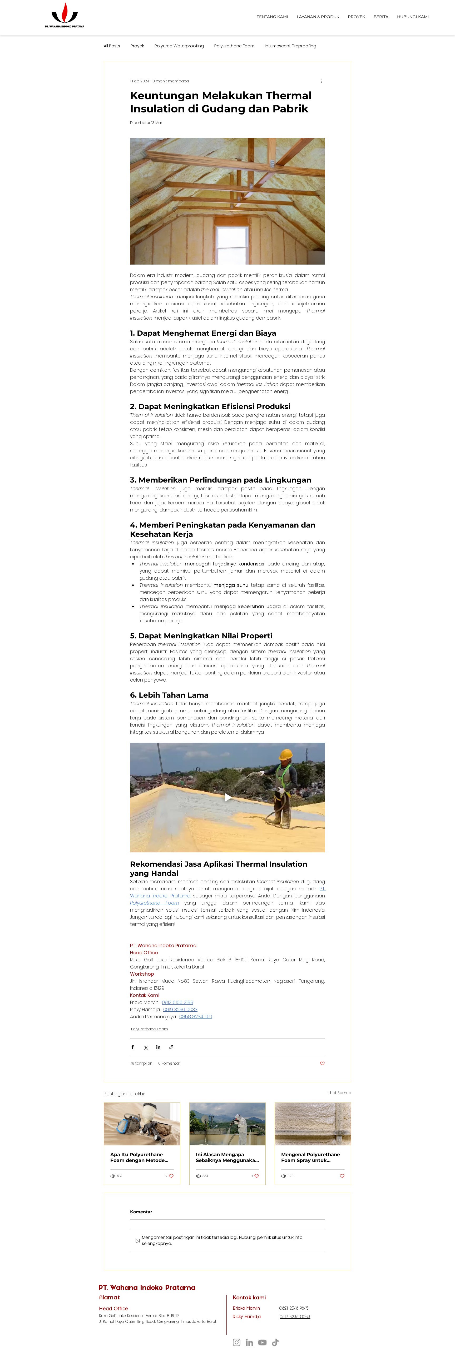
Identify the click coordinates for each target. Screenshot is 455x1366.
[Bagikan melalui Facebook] (132, 1047)
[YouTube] (262, 1342)
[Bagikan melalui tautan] (171, 1047)
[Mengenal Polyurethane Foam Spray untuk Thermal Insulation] (313, 1124)
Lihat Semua (339, 1092)
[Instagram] (236, 1342)
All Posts (112, 46)
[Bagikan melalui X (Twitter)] (145, 1047)
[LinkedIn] (249, 1342)
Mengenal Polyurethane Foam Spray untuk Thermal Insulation (310, 1157)
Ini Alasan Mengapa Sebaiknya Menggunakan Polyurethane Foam (227, 1157)
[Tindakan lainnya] (322, 81)
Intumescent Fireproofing (290, 46)
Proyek (137, 46)
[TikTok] (275, 1342)
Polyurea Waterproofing (179, 46)
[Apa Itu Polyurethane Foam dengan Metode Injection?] (142, 1124)
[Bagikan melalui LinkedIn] (158, 1047)
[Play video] (227, 797)
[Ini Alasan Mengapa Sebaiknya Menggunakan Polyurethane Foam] (228, 1124)
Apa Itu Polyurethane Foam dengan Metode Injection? (137, 1157)
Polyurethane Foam (234, 46)
